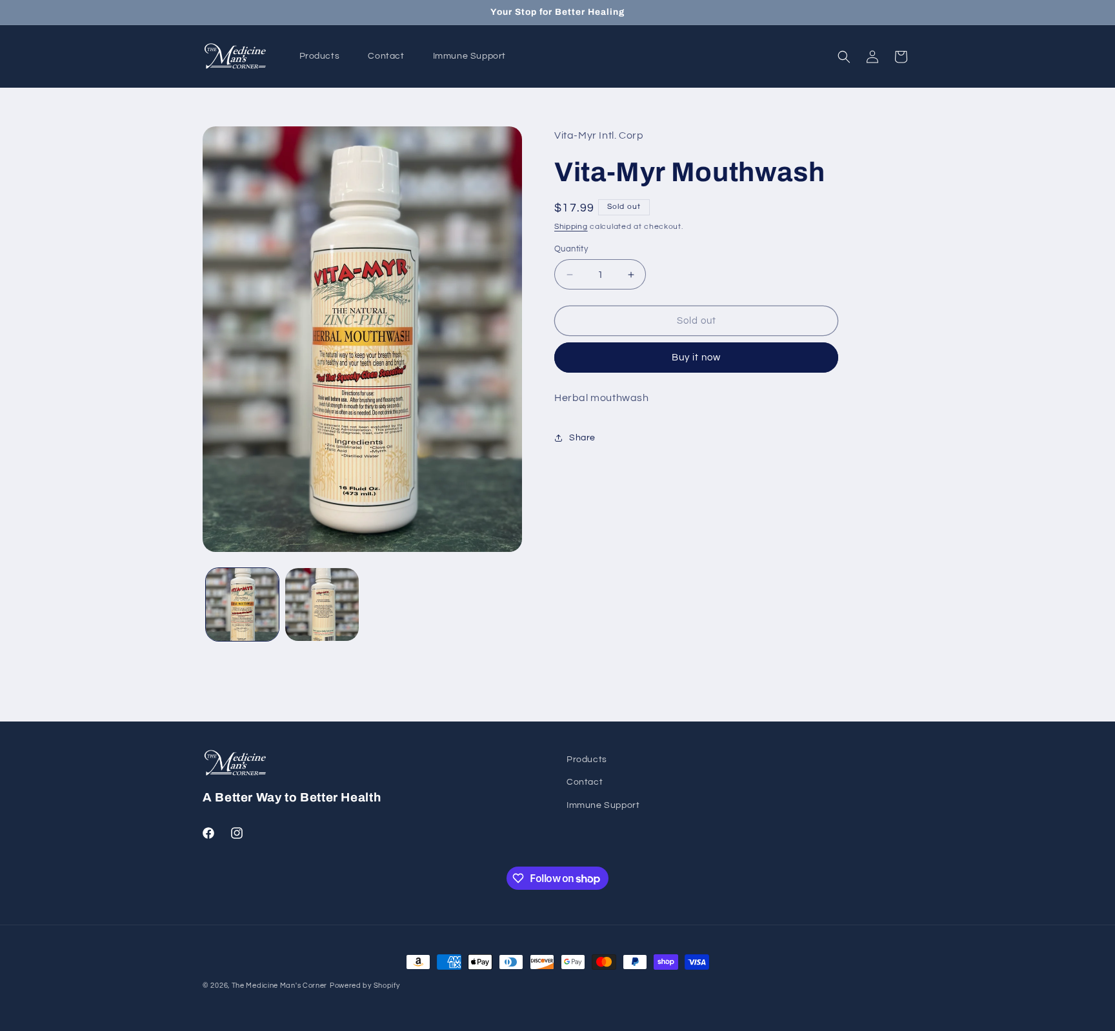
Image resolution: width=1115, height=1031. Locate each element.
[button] (844, 57)
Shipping (571, 226)
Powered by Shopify (365, 985)
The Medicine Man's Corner (280, 985)
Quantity (571, 248)
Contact (585, 782)
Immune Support (603, 805)
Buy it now (696, 358)
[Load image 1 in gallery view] (242, 604)
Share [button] (582, 437)
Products (587, 759)
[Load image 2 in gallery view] (321, 604)
